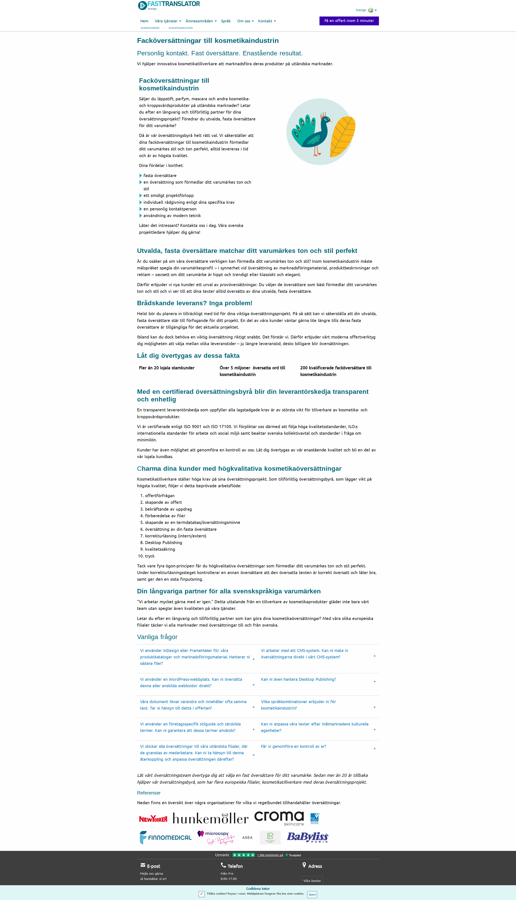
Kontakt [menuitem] (265, 21)
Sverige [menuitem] (361, 10)
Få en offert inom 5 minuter (349, 21)
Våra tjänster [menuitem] (166, 21)
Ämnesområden (150, 28)
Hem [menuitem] (144, 21)
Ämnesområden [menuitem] (199, 21)
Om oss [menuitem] (243, 21)
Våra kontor (312, 880)
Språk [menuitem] (226, 21)
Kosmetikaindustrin (181, 28)
